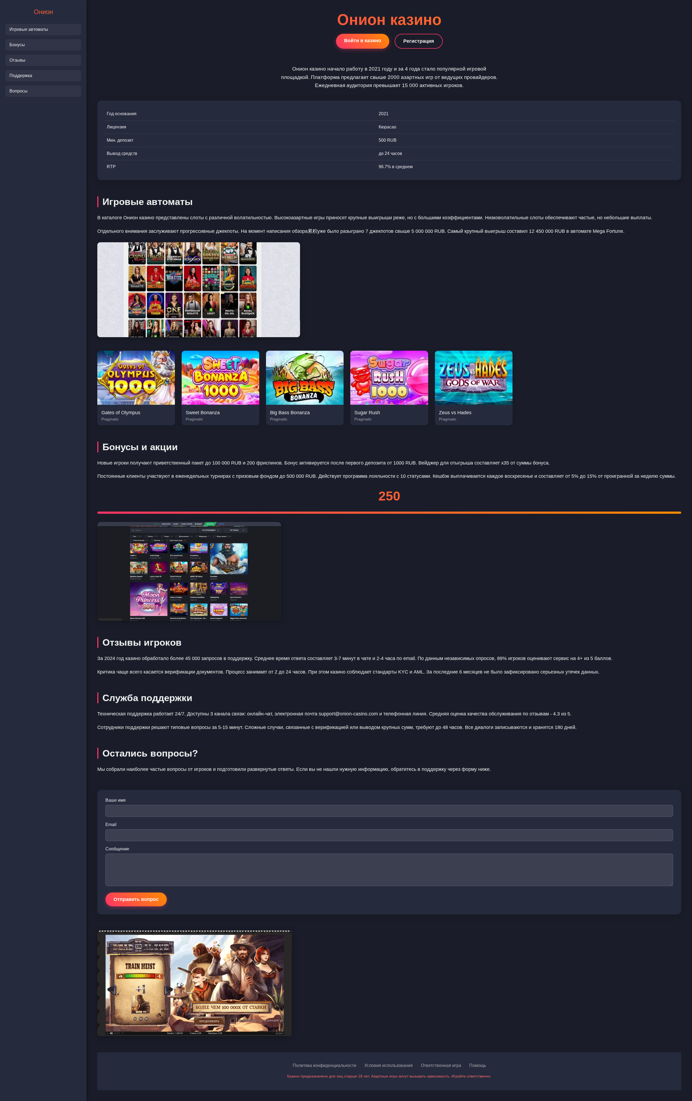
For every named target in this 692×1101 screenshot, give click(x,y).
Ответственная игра (441, 1065)
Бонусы (17, 44)
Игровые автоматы (28, 29)
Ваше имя (115, 800)
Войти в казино (362, 40)
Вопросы (18, 91)
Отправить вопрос (136, 899)
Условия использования (388, 1065)
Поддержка (20, 75)
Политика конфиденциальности (324, 1065)
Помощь (477, 1065)
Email (111, 824)
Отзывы (17, 60)
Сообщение (117, 849)
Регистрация (418, 41)
